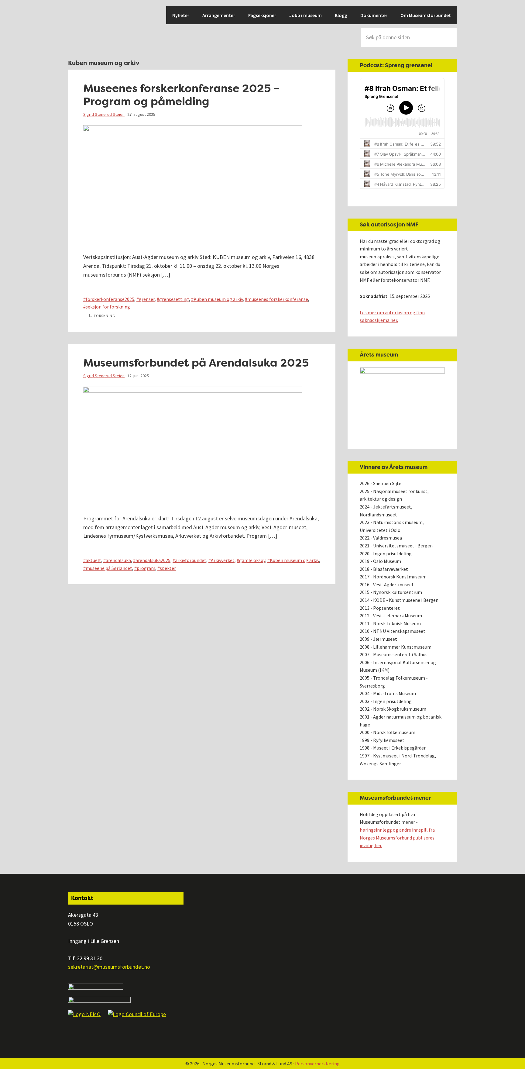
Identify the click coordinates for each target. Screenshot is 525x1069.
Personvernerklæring (317, 1063)
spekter (168, 568)
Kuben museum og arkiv (218, 299)
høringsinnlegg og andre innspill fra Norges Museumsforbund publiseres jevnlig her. (397, 837)
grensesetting (174, 299)
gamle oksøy (252, 560)
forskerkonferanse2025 (110, 299)
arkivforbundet (190, 560)
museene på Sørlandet (109, 568)
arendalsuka (118, 560)
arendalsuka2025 (153, 560)
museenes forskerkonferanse (277, 299)
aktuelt (93, 560)
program (146, 568)
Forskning (104, 315)
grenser (147, 299)
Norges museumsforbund (89, 27)
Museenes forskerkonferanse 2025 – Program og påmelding (181, 95)
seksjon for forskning (108, 307)
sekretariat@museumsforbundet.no (109, 966)
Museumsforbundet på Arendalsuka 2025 (196, 363)
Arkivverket (223, 560)
